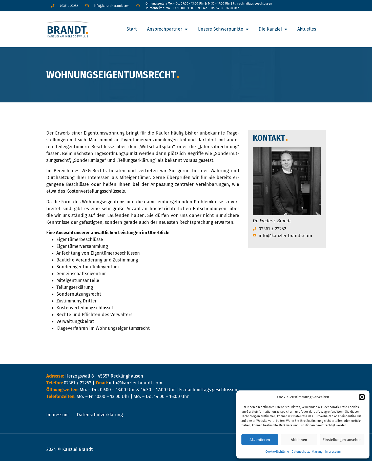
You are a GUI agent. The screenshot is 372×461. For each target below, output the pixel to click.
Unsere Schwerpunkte (220, 29)
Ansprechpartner (164, 29)
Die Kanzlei (270, 29)
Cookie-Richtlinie (277, 451)
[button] (361, 397)
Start (132, 29)
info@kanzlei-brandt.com (135, 383)
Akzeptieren (260, 439)
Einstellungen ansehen (342, 439)
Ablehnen (299, 439)
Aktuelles (306, 29)
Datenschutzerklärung (307, 451)
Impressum (333, 451)
